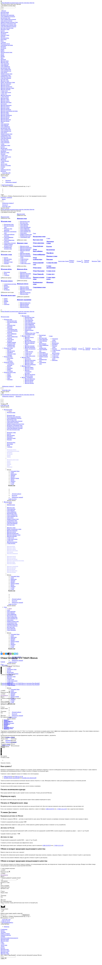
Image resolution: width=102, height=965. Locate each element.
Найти (2, 958)
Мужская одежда (7, 281)
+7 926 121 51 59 (5, 921)
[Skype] (15, 654)
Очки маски (23, 233)
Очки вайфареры (24, 228)
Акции (2, 946)
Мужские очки (6, 221)
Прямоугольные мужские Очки (8, 245)
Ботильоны (23, 272)
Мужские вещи (11, 412)
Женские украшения (24, 300)
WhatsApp (6, 926)
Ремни (6, 300)
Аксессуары (4, 945)
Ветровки (6, 286)
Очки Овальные (38, 271)
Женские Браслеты (25, 302)
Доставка (6, 727)
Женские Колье (24, 305)
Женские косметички (26, 247)
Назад (10, 411)
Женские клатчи (24, 246)
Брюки (6, 285)
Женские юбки (24, 294)
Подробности (4, 695)
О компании (4, 929)
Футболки (7, 289)
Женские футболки (25, 292)
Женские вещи (11, 504)
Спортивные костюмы (10, 284)
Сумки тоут (23, 262)
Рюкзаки (6, 263)
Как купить (7, 724)
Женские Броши (24, 304)
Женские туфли (24, 276)
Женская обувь (22, 269)
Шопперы (49, 282)
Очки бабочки (24, 225)
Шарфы (6, 301)
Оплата (6, 725)
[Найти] (2, 9)
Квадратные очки (9, 224)
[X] (8, 654)
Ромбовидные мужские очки (8, 248)
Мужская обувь (6, 269)
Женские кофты (24, 286)
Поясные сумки (8, 262)
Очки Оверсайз (38, 274)
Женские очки (22, 218)
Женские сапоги (24, 275)
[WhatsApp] (13, 654)
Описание (6, 719)
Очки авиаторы (24, 224)
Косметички (50, 249)
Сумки (9, 668)
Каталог (3, 948)
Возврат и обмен (8, 728)
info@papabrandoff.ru (7, 185)
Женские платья (24, 288)
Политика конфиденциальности (9, 938)
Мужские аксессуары (8, 295)
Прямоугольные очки (26, 234)
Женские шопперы (25, 254)
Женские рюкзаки (25, 253)
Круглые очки (24, 223)
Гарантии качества (6, 935)
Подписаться (26, 915)
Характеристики (8, 721)
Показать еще (11, 485)
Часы (5, 302)
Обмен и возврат (5, 933)
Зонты (5, 298)
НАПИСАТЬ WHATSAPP (29, 778)
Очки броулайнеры (25, 227)
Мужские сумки (6, 254)
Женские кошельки (25, 249)
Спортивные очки (25, 237)
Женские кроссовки (25, 273)
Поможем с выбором (6, 197)
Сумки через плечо (25, 263)
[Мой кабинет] (1, 398)
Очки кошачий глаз (25, 231)
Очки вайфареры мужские (8, 238)
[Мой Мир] (6, 654)
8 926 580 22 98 (6, 173)
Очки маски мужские (10, 243)
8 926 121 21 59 (19, 776)
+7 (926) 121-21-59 (61, 809)
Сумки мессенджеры (51, 266)
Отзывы (6, 722)
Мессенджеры (8, 259)
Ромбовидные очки (25, 235)
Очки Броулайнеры (38, 250)
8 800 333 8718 (12, 499)
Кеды (5, 273)
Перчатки (6, 304)
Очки (8, 610)
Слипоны (6, 275)
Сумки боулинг (24, 259)
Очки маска (37, 267)
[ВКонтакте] (2, 654)
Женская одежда (22, 284)
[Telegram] (17, 654)
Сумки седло (23, 260)
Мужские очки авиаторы (8, 229)
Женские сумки (22, 243)
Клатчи (6, 257)
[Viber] (10, 654)
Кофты (6, 288)
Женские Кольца (24, 307)
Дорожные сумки (50, 242)
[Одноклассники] (4, 654)
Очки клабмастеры (25, 230)
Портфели (7, 260)
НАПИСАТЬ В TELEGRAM (11, 778)
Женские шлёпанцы (25, 278)
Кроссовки (7, 272)
